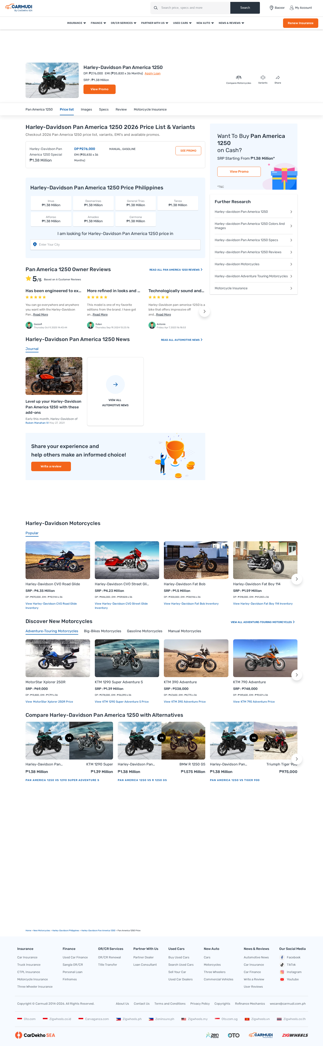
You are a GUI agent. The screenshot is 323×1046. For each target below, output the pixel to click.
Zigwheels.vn (260, 1019)
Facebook (294, 957)
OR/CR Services (122, 23)
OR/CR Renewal (109, 957)
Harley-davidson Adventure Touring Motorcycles (251, 276)
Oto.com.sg (230, 1019)
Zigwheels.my (198, 1019)
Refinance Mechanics (250, 1003)
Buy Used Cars (178, 957)
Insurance (74, 23)
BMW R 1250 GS (192, 764)
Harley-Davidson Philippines (65, 930)
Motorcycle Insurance (150, 109)
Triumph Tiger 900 (281, 764)
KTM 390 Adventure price (188, 701)
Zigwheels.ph (132, 1019)
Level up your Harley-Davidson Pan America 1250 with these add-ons (53, 407)
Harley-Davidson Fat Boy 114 (256, 584)
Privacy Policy (200, 1003)
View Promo (100, 89)
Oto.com (30, 1019)
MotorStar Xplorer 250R (45, 682)
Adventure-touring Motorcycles (267, 622)
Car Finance (252, 972)
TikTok (291, 964)
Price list (67, 109)
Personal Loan (73, 972)
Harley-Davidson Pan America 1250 (43, 764)
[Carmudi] (19, 8)
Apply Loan (153, 73)
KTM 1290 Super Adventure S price (125, 701)
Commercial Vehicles (218, 979)
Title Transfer (107, 964)
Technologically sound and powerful (184, 290)
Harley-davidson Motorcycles (237, 264)
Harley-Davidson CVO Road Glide (53, 584)
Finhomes (70, 979)
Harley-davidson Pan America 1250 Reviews (248, 252)
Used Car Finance (75, 957)
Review (121, 109)
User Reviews (253, 986)
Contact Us (142, 1003)
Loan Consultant (145, 964)
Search (245, 7)
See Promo (188, 150)
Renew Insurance (301, 23)
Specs (104, 109)
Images (86, 109)
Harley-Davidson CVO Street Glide (122, 584)
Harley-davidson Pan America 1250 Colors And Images (250, 226)
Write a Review (254, 979)
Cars (207, 957)
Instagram (294, 972)
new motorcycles (41, 930)
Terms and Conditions (170, 1003)
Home (28, 930)
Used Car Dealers (180, 979)
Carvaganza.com (97, 1019)
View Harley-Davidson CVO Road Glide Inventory (51, 606)
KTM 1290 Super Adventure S (119, 682)
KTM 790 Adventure (249, 682)
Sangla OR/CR (73, 964)
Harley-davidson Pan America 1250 (241, 212)
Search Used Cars (181, 964)
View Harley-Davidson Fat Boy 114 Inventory (263, 603)
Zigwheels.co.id (60, 1019)
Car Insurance (27, 957)
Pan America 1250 (39, 109)
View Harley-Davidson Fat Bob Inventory (191, 603)
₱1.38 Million (51, 203)
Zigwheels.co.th (295, 1019)
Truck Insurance (28, 964)
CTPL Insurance (28, 972)
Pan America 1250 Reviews (181, 269)
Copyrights (222, 1003)
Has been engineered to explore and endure (69, 290)
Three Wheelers (215, 972)
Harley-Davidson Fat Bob (184, 584)
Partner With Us (153, 23)
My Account (303, 7)
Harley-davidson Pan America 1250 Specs (246, 240)
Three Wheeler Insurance (34, 986)
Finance (96, 23)
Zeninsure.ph (164, 1019)
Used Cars (180, 23)
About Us (122, 1003)
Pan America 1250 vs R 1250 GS (142, 780)
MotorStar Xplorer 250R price (52, 701)
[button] (204, 311)
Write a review (51, 466)
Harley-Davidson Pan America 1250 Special (46, 152)
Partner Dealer (143, 957)
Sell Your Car (177, 972)
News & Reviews (229, 23)
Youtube (293, 979)
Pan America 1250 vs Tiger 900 (235, 780)
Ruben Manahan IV (37, 422)
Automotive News (187, 340)
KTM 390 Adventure (180, 682)
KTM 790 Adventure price (257, 701)
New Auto (203, 23)
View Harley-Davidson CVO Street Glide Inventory (121, 606)
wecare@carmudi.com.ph (288, 1003)
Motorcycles (212, 964)
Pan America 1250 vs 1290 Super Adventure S (62, 780)
